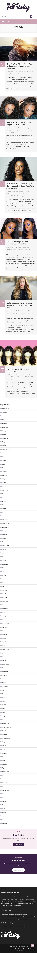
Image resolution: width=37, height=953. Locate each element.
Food (3, 542)
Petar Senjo (11, 374)
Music (3, 697)
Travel (4, 801)
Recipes (4, 734)
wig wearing (26, 379)
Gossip (4, 575)
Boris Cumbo (11, 191)
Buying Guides (27, 374)
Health (4, 605)
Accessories (5, 408)
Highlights (5, 608)
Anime (4, 416)
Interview (4, 642)
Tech (3, 775)
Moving (4, 693)
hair (7, 74)
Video (3, 816)
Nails (3, 701)
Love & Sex (5, 660)
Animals (4, 412)
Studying (4, 764)
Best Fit (14, 130)
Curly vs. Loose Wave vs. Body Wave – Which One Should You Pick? (19, 305)
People (4, 716)
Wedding (4, 823)
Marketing (5, 671)
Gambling (4, 556)
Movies (4, 690)
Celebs (4, 468)
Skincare (4, 756)
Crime (4, 497)
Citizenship (5, 475)
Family (4, 531)
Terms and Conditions (28, 948)
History (4, 612)
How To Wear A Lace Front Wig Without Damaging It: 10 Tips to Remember (19, 66)
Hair (24, 71)
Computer (5, 486)
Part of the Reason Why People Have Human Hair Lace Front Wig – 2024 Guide (20, 186)
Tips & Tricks (5, 790)
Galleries (4, 553)
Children (4, 471)
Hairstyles (28, 128)
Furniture (4, 549)
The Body (4, 782)
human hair (9, 196)
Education (5, 519)
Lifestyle (4, 656)
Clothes (4, 482)
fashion (14, 249)
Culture (4, 505)
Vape (3, 808)
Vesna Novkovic (12, 128)
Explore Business (18, 870)
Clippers (4, 479)
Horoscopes (5, 623)
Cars (3, 456)
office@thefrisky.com (10, 923)
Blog (3, 442)
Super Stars (5, 771)
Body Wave (9, 313)
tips (29, 130)
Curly (15, 313)
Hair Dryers (5, 593)
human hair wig (22, 130)
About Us (8, 948)
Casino (4, 460)
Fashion (4, 534)
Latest (19, 948)
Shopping (4, 753)
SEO (3, 749)
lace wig (30, 377)
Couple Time (5, 490)
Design (4, 508)
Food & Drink (5, 545)
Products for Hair (6, 727)
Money (4, 682)
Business (4, 445)
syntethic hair (14, 379)
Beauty (4, 430)
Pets (3, 719)
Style (24, 247)
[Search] (31, 16)
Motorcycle (5, 686)
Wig (18, 74)
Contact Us (14, 948)
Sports (4, 760)
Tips (28, 247)
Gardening (5, 564)
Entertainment (6, 523)
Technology (5, 779)
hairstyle (30, 193)
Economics (5, 516)
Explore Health (18, 844)
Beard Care (5, 427)
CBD (3, 464)
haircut (25, 193)
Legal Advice (5, 649)
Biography (5, 438)
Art (3, 419)
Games (4, 560)
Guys (3, 582)
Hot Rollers (5, 627)
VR (3, 819)
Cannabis (4, 453)
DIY (3, 512)
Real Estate (5, 731)
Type (3, 805)
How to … (5, 631)
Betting (4, 434)
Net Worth (5, 705)
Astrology (4, 423)
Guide (4, 579)
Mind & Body (5, 679)
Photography (5, 723)
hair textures (21, 313)
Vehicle (4, 812)
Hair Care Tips (6, 590)
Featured (4, 538)
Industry (4, 634)
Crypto (4, 501)
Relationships (6, 738)
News (3, 708)
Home (4, 619)
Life (3, 653)
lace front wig (18, 196)
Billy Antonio (11, 71)
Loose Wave (30, 313)
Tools (3, 793)
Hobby (4, 616)
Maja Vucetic (11, 311)
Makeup (4, 668)
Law (3, 645)
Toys (3, 797)
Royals (4, 745)
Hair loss (4, 597)
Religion (4, 742)
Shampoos (13, 74)
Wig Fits (12, 132)
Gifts (3, 568)
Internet (4, 638)
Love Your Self (6, 664)
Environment (5, 527)
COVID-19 (5, 493)
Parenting (4, 712)
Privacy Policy (19, 950)
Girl (3, 571)
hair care (18, 193)
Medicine (4, 675)
